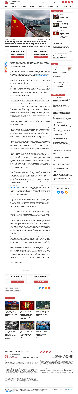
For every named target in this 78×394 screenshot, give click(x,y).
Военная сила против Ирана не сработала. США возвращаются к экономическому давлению (26, 315)
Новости (23, 6)
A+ (44, 39)
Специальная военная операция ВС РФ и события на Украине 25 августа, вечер (62, 100)
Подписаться (18, 56)
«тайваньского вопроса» (41, 75)
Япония (16, 288)
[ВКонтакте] (6, 65)
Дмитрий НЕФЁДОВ (43, 331)
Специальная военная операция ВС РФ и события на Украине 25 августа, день (62, 113)
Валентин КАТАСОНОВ (28, 311)
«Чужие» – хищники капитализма (61, 82)
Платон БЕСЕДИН (60, 67)
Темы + (6, 6)
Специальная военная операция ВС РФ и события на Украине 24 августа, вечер (62, 152)
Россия (11, 288)
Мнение (58, 6)
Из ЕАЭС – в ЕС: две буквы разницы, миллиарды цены (12, 314)
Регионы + (14, 6)
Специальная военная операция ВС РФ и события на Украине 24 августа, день (62, 164)
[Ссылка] (6, 71)
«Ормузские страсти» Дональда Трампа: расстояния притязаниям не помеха (43, 335)
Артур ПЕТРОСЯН (12, 311)
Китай (6, 288)
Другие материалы (10, 298)
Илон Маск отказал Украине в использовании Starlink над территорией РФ (60, 170)
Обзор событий (59, 21)
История (50, 6)
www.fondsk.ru (69, 389)
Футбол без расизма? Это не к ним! (62, 89)
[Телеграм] (6, 63)
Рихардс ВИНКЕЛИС (12, 331)
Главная (6, 351)
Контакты (33, 357)
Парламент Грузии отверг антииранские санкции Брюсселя (62, 139)
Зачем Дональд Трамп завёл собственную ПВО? (42, 314)
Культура (23, 351)
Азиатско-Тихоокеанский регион (12, 290)
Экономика (41, 6)
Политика (32, 6)
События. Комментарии (57, 94)
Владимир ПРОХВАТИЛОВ (44, 311)
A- (46, 39)
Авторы (28, 357)
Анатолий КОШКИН (12, 39)
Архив (37, 357)
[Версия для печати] (49, 39)
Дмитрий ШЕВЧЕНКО (28, 331)
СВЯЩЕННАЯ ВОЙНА (68, 6)
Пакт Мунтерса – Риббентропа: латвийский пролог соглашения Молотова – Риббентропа (11, 335)
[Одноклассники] (6, 68)
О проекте (24, 357)
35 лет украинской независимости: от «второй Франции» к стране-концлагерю (26, 335)
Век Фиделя (56, 69)
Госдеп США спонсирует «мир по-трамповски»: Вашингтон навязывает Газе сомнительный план (62, 126)
